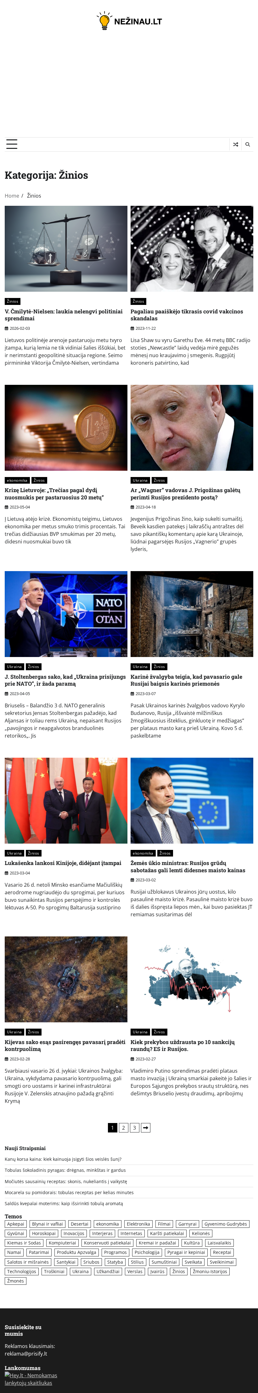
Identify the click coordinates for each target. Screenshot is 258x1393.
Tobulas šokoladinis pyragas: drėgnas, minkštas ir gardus (65, 1170)
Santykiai (66, 1262)
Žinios (12, 301)
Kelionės (201, 1233)
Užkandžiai (108, 1271)
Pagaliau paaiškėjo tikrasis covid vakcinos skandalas (187, 315)
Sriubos (91, 1262)
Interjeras (102, 1233)
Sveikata (193, 1262)
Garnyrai (187, 1224)
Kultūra (192, 1243)
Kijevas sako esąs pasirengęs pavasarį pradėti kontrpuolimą (65, 1045)
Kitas (145, 1127)
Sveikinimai (222, 1262)
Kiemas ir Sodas (24, 1243)
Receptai (222, 1252)
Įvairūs (157, 1271)
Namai (14, 1252)
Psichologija (147, 1252)
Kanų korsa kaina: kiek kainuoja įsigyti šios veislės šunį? (63, 1159)
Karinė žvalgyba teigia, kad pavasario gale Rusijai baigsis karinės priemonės (186, 680)
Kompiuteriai (62, 1243)
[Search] (247, 144)
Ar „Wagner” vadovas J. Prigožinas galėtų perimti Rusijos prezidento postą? (185, 493)
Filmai (164, 1224)
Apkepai (15, 1224)
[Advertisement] (129, 90)
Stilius (137, 1262)
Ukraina (140, 480)
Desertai (79, 1224)
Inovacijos (74, 1233)
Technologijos (21, 1271)
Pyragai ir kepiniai (186, 1252)
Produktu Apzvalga (76, 1252)
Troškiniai (54, 1271)
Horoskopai (44, 1233)
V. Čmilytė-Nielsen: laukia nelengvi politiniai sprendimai (64, 315)
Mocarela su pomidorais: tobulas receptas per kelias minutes (69, 1192)
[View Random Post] (235, 144)
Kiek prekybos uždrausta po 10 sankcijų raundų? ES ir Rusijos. (183, 1045)
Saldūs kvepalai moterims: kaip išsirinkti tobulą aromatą (64, 1203)
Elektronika (138, 1224)
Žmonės (15, 1281)
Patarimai (39, 1252)
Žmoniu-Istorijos (210, 1271)
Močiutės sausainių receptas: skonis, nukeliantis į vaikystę (66, 1181)
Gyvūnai (15, 1233)
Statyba (115, 1262)
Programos (115, 1252)
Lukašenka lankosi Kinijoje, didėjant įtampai (63, 863)
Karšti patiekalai (167, 1233)
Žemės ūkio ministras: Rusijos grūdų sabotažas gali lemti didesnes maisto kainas (188, 866)
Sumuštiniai (164, 1262)
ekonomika (17, 480)
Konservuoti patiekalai (107, 1243)
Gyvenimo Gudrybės (226, 1224)
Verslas (135, 1271)
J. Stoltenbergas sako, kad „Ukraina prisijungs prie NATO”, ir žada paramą (65, 680)
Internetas (131, 1233)
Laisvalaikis (219, 1243)
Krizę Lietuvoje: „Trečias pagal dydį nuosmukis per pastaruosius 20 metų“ (54, 493)
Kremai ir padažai (157, 1243)
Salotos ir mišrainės (28, 1262)
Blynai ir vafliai (47, 1224)
